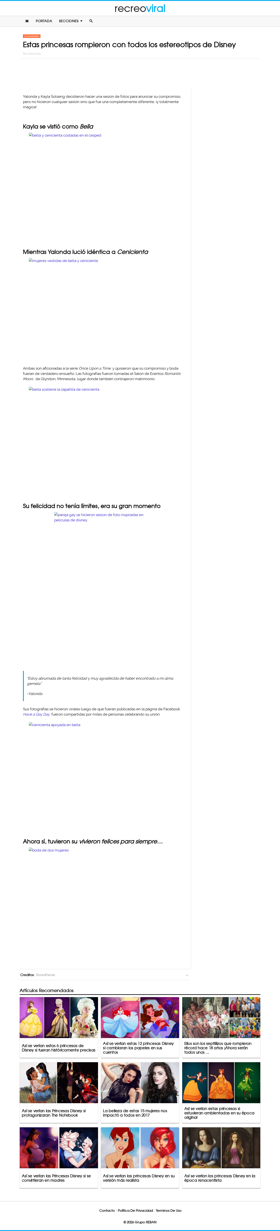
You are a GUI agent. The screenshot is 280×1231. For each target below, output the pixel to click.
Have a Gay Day (36, 714)
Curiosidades (31, 36)
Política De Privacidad (135, 1210)
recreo (140, 8)
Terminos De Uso (169, 1210)
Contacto (107, 1210)
